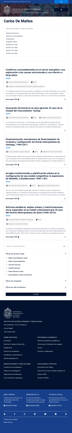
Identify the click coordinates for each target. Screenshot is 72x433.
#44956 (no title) (12, 45)
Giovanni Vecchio (15, 265)
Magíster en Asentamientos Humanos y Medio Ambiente (26, 86)
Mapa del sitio (8, 422)
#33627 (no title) (12, 50)
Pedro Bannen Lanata (16, 271)
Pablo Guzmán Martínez (17, 261)
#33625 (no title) (12, 47)
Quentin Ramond (14, 268)
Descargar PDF (11, 99)
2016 (34, 82)
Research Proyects (12, 33)
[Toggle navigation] (61, 2)
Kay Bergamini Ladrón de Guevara (20, 275)
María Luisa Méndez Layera (18, 258)
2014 (36, 151)
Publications (10, 39)
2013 (39, 219)
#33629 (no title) (12, 53)
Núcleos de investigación (14, 36)
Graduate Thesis (11, 42)
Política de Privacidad (10, 419)
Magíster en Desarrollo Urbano (51, 117)
